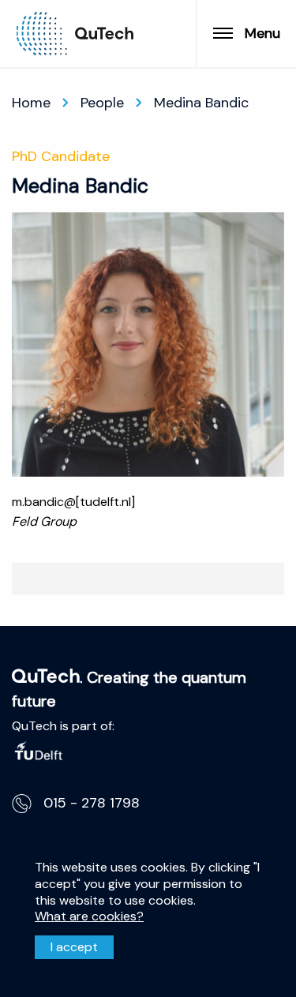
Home (31, 102)
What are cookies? (89, 916)
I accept (74, 947)
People (102, 102)
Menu (262, 33)
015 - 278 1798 (91, 802)
